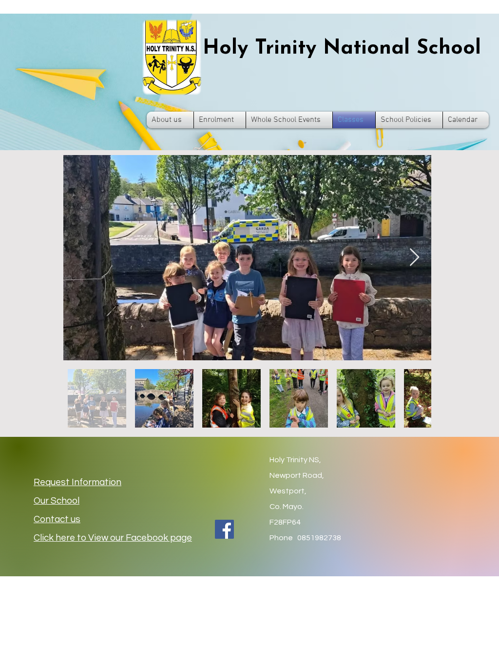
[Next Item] (414, 257)
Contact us (57, 519)
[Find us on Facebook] (224, 529)
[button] (170, 120)
